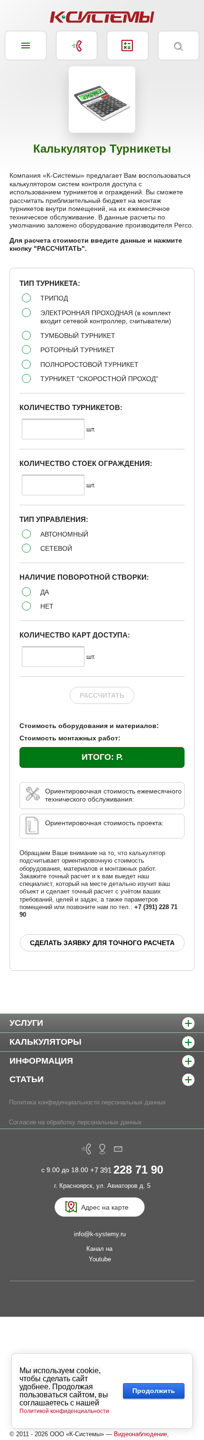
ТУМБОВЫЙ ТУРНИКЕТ (77, 335)
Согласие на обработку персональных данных (75, 1122)
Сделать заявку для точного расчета (102, 943)
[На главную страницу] (102, 17)
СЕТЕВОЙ (56, 548)
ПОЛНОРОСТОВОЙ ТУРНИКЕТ (89, 364)
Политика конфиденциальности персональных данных (87, 1102)
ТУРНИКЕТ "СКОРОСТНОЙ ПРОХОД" (99, 379)
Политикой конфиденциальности (64, 1411)
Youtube (100, 1259)
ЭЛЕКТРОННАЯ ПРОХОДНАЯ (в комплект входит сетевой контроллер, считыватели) (105, 317)
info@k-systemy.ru (100, 1234)
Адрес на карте (105, 1207)
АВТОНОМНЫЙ (64, 534)
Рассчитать (102, 695)
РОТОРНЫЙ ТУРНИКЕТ (77, 350)
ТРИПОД (54, 298)
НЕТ (47, 606)
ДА (44, 592)
